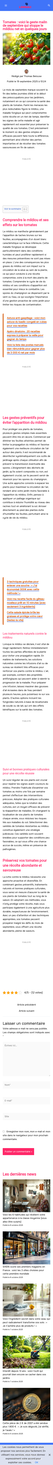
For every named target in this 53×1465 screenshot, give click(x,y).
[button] (49, 5)
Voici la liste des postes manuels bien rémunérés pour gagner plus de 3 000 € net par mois (26, 348)
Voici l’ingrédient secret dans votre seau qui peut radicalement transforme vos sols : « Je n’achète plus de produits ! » (26, 1322)
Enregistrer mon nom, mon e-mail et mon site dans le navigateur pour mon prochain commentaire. (26, 1135)
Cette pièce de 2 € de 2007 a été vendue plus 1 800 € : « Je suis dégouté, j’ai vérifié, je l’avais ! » (26, 1427)
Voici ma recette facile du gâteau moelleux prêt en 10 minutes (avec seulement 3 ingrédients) (26, 602)
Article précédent (26, 1005)
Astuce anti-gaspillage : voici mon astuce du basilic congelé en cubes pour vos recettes (27, 321)
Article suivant (26, 1011)
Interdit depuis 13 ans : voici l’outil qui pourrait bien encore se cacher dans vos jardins (24, 1374)
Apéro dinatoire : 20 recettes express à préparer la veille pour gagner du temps (25, 335)
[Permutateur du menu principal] (6, 5)
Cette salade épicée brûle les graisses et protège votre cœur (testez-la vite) (25, 616)
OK (36, 1462)
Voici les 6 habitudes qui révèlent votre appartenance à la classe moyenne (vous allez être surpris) (25, 1218)
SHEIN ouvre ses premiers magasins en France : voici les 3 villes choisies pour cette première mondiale (24, 1270)
